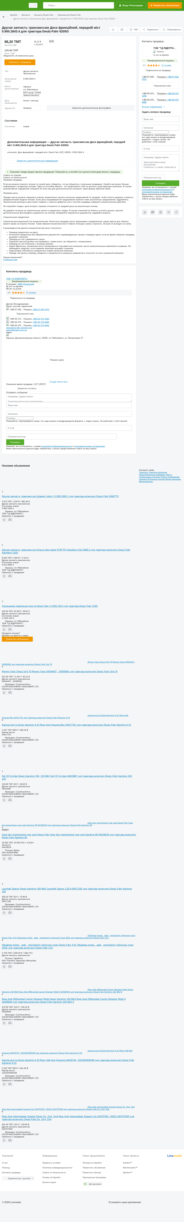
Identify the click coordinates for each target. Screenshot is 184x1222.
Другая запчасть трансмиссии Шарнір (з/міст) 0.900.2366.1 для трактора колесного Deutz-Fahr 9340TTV (60, 496)
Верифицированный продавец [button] (25, 281)
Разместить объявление (17, 639)
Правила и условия (51, 1163)
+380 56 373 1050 (40, 319)
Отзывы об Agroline (51, 1177)
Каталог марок (49, 1182)
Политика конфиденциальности (57, 1167)
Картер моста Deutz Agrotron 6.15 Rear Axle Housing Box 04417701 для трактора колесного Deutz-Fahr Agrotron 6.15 (66, 725)
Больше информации (152, 107)
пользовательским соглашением (89, 446)
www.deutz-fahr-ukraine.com (19, 328)
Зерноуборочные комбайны (152, 474)
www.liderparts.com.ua (16, 330)
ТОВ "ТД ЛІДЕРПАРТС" (17, 278)
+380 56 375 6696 (40, 325)
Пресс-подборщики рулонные (155, 475)
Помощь (6, 1167)
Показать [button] (27, 309)
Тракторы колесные (157, 472)
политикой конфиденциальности (56, 446)
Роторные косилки (156, 479)
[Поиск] (46, 5)
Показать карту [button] (57, 360)
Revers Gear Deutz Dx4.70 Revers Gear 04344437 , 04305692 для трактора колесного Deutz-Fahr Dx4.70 (59, 671)
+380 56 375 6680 (40, 322)
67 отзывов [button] (31, 293)
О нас (5, 1163)
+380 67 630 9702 (40, 309)
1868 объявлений (25, 284)
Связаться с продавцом (20, 62)
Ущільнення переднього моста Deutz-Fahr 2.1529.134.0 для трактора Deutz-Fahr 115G (50, 606)
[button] (113, 29)
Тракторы (143, 472)
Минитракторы (146, 481)
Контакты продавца (11, 1172)
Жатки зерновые (173, 479)
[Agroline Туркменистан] (13, 5)
